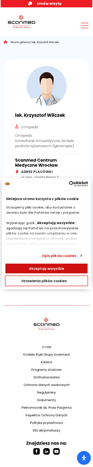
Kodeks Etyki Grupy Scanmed (46, 354)
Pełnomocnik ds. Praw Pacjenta (47, 407)
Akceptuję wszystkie (46, 268)
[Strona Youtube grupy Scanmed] (56, 451)
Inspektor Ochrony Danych (46, 415)
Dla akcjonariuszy (46, 430)
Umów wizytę (49, 3)
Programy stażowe (46, 369)
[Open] (84, 458)
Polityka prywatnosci (46, 422)
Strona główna (20, 42)
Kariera (46, 362)
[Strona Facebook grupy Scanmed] (36, 451)
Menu (75, 29)
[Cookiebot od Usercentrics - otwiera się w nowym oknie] (69, 184)
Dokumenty (46, 400)
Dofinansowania (46, 377)
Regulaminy (46, 392)
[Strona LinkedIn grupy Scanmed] (46, 451)
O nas (46, 347)
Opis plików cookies (59, 255)
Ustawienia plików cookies (44, 280)
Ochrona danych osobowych (47, 384)
